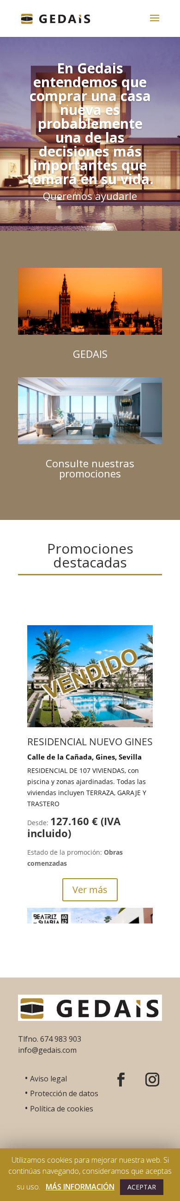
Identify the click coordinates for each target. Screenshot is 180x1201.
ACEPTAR (141, 1187)
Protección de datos (61, 1093)
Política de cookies (58, 1109)
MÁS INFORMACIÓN (80, 1187)
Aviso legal (45, 1079)
